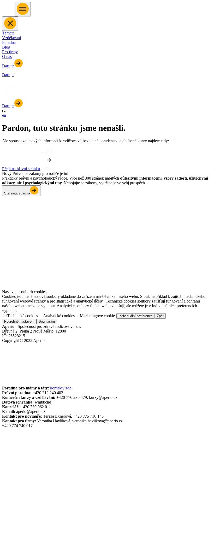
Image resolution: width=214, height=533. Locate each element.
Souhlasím (47, 321)
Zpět (160, 316)
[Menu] (23, 9)
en (4, 115)
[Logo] (8, 13)
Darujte (8, 66)
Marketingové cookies (98, 315)
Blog (6, 47)
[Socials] (7, 351)
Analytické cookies (59, 315)
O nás (7, 56)
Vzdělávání (11, 37)
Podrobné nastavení (19, 321)
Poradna (9, 42)
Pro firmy (10, 52)
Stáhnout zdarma (17, 193)
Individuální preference (135, 316)
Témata (8, 33)
